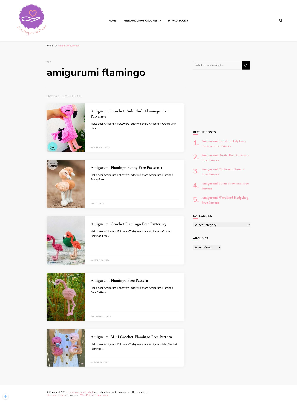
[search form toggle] (280, 20)
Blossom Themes (56, 395)
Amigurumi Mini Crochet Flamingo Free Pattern (131, 336)
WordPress (86, 395)
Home (112, 20)
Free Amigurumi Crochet (80, 392)
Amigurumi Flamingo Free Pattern (119, 280)
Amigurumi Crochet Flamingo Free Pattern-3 (128, 223)
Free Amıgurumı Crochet (140, 20)
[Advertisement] (221, 99)
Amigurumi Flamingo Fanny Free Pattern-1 (126, 167)
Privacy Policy (178, 20)
